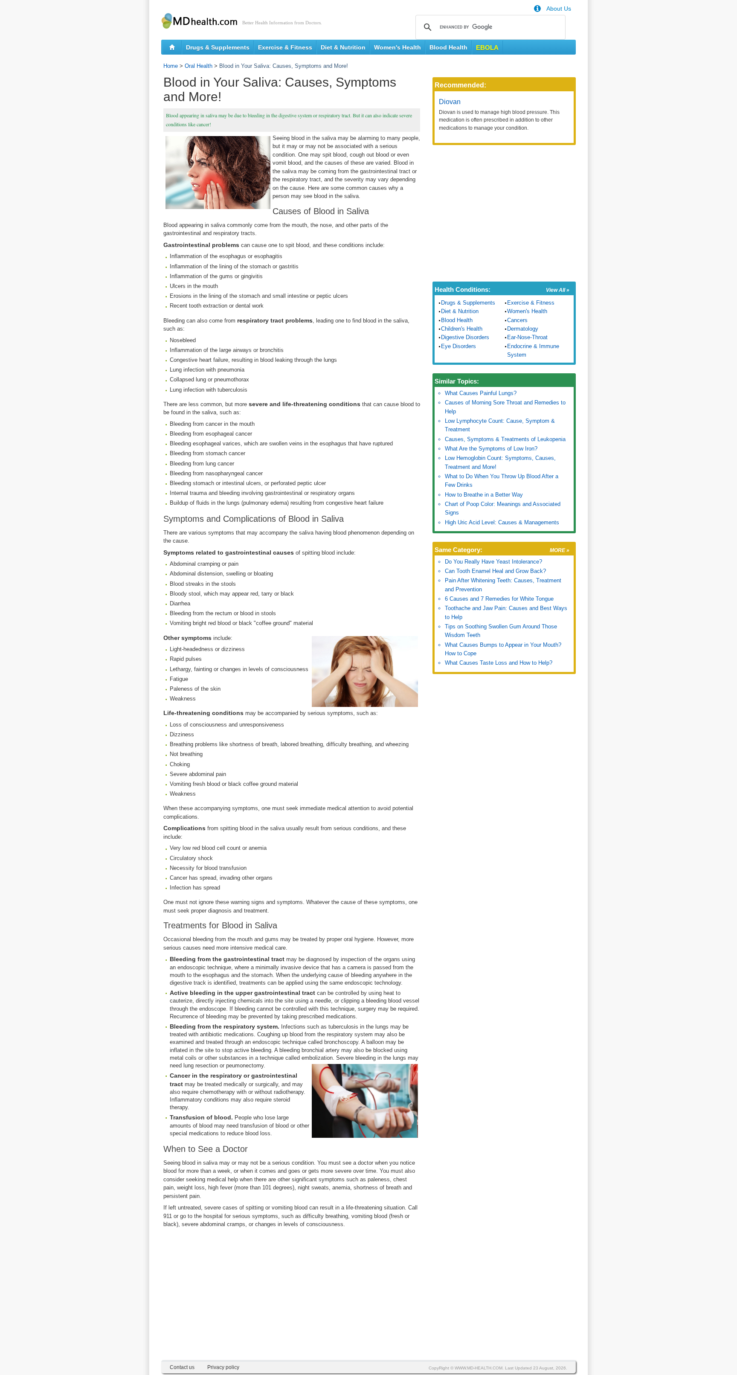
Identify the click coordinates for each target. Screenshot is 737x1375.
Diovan (450, 101)
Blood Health (448, 47)
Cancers (517, 320)
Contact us (182, 1367)
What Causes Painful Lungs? (480, 393)
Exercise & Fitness (285, 47)
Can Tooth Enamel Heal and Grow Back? (495, 571)
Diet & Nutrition (343, 47)
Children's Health (461, 329)
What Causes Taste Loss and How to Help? (498, 663)
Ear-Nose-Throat (527, 337)
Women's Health (397, 47)
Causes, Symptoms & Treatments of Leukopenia (505, 439)
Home (170, 66)
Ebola (487, 47)
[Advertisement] (291, 1300)
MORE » (559, 550)
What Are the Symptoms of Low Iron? (491, 448)
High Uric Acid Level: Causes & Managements (502, 522)
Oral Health (198, 66)
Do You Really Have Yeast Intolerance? (493, 561)
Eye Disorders (458, 346)
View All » (557, 290)
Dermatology (522, 329)
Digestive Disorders (465, 337)
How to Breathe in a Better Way (484, 494)
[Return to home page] (172, 47)
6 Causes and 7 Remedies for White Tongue (499, 599)
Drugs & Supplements (218, 47)
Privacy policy (223, 1367)
